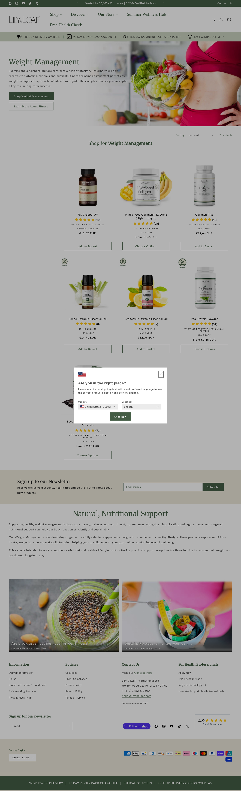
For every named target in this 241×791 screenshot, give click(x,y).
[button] (161, 374)
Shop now (120, 416)
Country (82, 401)
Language (127, 401)
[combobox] (95, 407)
